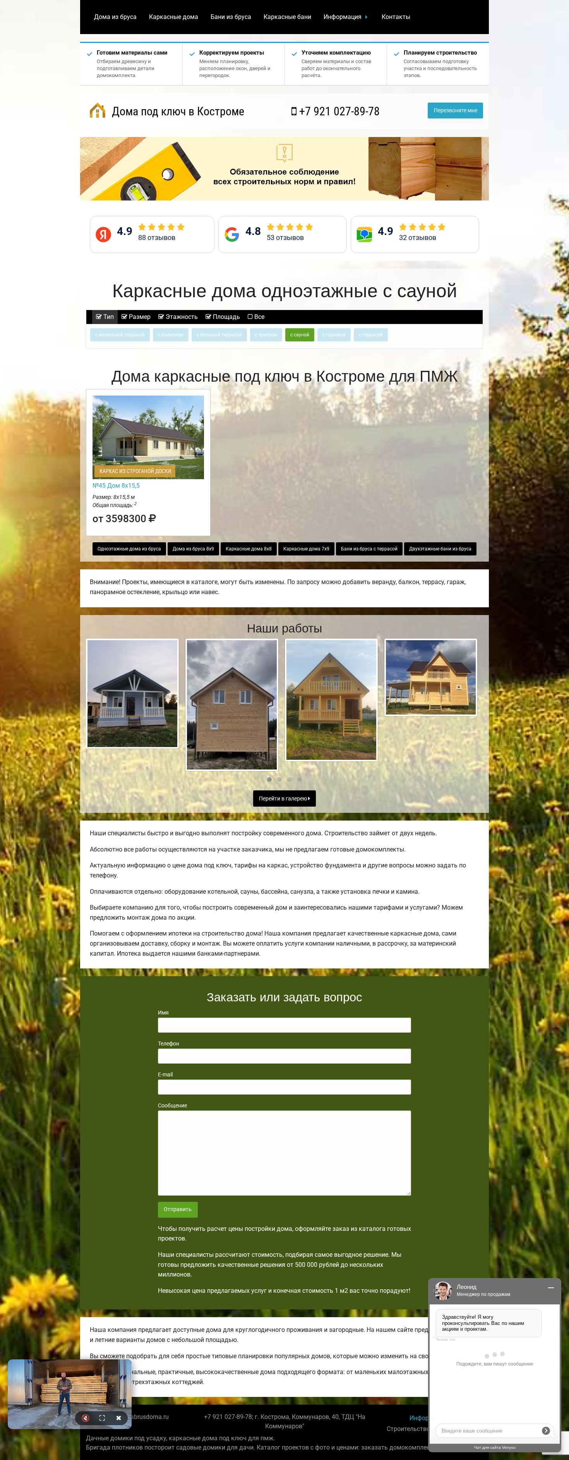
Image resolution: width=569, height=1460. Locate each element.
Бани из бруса (231, 17)
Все (258, 316)
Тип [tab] (108, 316)
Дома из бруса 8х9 (193, 549)
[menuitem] (115, 17)
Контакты (396, 17)
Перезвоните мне (455, 110)
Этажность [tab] (181, 316)
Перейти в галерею (283, 798)
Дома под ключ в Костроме (176, 111)
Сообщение (172, 1105)
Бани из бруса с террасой (369, 549)
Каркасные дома (173, 17)
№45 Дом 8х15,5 (116, 485)
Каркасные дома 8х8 (249, 549)
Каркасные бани (287, 17)
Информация (343, 17)
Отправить (178, 1209)
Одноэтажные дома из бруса (129, 549)
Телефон (168, 1043)
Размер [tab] (139, 316)
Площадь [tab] (225, 316)
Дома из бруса (115, 17)
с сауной (299, 335)
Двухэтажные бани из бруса (440, 549)
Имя (163, 1012)
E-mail (165, 1074)
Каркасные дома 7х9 (306, 549)
